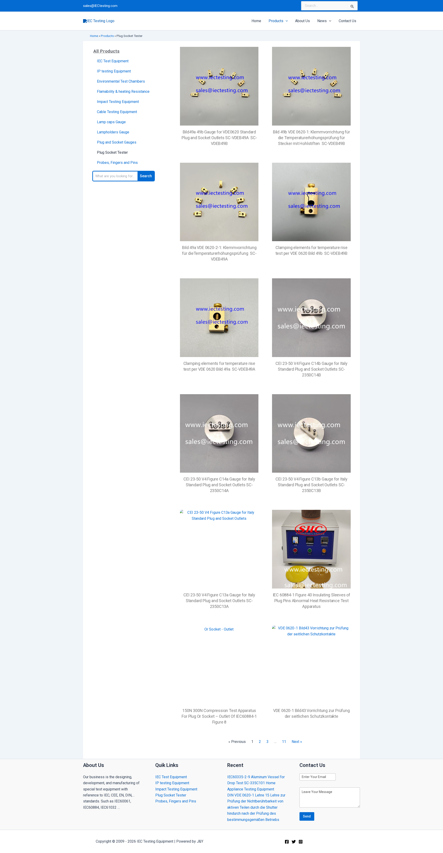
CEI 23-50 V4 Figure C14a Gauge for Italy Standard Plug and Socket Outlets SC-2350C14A (219, 485)
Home (94, 36)
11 (284, 741)
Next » (297, 741)
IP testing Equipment (114, 71)
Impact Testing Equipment (118, 101)
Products (107, 36)
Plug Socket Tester (112, 152)
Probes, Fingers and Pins (117, 162)
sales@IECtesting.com (100, 6)
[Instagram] (301, 842)
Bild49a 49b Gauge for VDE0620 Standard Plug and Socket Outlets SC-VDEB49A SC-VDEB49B (219, 137)
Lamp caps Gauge (111, 122)
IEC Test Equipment (113, 61)
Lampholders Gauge (113, 132)
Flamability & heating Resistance (123, 91)
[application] (285, 21)
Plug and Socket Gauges (116, 142)
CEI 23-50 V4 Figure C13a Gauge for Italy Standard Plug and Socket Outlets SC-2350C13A (219, 600)
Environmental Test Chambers (121, 81)
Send (307, 816)
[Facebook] (287, 842)
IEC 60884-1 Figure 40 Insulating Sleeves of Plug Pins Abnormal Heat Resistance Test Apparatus (311, 600)
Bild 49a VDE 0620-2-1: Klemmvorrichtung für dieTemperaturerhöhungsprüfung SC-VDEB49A (219, 253)
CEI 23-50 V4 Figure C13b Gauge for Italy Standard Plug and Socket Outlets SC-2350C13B (311, 485)
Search (146, 176)
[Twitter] (294, 842)
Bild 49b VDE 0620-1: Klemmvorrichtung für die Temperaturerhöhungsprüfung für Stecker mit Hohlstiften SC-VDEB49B (311, 137)
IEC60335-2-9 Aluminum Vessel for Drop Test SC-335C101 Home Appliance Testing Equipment (256, 783)
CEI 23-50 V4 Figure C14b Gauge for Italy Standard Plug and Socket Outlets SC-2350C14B (311, 369)
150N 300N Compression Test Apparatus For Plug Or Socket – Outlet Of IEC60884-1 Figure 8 (219, 716)
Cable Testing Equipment (117, 112)
